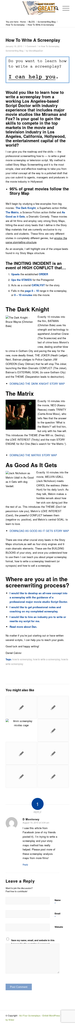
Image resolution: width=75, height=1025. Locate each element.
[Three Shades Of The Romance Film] (53, 707)
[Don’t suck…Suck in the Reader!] (21, 776)
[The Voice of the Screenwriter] (53, 753)
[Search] (54, 8)
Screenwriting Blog (14, 50)
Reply (25, 864)
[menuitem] (54, 8)
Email (57, 915)
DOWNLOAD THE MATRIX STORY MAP (33, 455)
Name (58, 902)
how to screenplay (22, 659)
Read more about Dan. (23, 627)
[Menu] (63, 8)
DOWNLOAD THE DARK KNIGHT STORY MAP (37, 383)
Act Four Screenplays (29, 1015)
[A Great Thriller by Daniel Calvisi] (21, 730)
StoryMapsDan (36, 50)
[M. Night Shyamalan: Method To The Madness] (53, 730)
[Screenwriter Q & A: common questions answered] (53, 776)
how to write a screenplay (46, 659)
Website (59, 926)
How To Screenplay (50, 46)
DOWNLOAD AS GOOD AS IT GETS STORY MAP (39, 531)
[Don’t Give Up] (21, 753)
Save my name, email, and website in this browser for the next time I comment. (32, 942)
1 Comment (30, 46)
